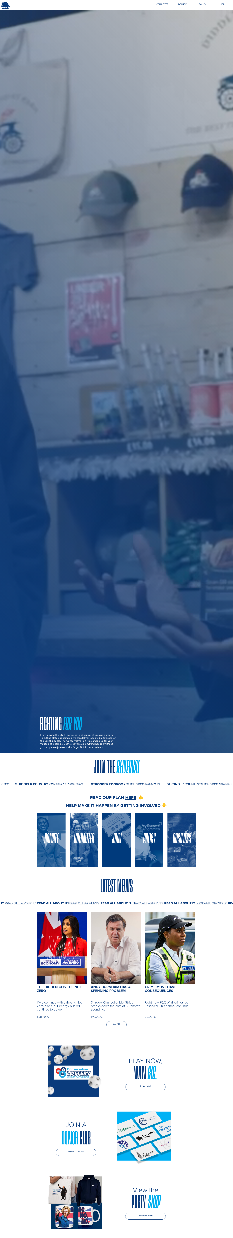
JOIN (223, 4)
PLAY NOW (145, 1086)
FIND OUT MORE (76, 1151)
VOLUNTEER (162, 4)
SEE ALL (116, 1023)
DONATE (182, 4)
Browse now (145, 1215)
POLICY (202, 4)
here (130, 797)
